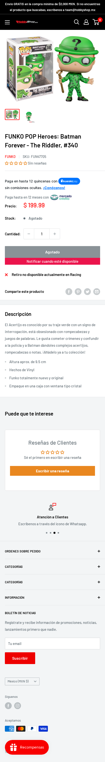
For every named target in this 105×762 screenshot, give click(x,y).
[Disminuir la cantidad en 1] (29, 234)
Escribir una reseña (52, 470)
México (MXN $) (18, 681)
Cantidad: (13, 234)
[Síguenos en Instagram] (17, 705)
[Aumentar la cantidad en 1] (55, 234)
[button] (16, 163)
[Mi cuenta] (86, 22)
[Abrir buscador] (76, 22)
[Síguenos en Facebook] (8, 705)
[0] (96, 22)
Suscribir (20, 658)
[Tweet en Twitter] (87, 291)
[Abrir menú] (7, 22)
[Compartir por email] (96, 291)
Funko (10, 157)
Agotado (52, 252)
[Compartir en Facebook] (68, 291)
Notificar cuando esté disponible (52, 261)
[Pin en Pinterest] (78, 291)
